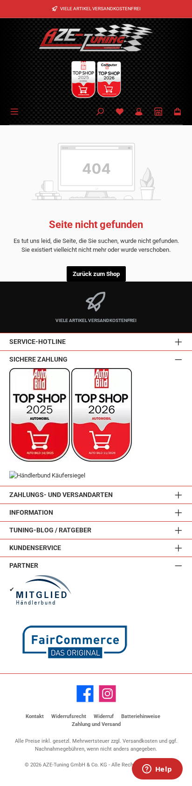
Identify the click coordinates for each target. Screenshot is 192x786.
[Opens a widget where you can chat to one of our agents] (157, 769)
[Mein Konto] (139, 112)
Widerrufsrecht (68, 716)
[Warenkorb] (177, 112)
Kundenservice (35, 548)
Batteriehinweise (140, 716)
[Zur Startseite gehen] (96, 37)
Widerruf (104, 716)
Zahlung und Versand (96, 724)
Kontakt (35, 716)
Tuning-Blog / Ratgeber (50, 530)
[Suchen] (100, 112)
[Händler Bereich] (158, 112)
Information (31, 513)
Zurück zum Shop (96, 273)
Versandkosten (140, 741)
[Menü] (16, 110)
